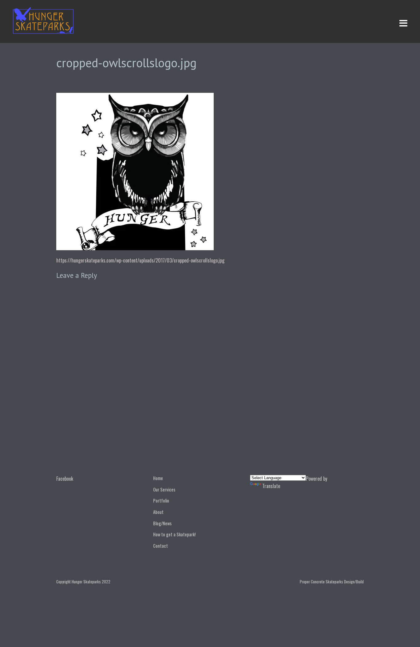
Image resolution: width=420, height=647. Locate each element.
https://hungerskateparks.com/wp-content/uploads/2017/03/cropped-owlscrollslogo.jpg (140, 260)
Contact (160, 545)
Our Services (164, 489)
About (158, 512)
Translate (271, 486)
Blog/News (162, 523)
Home (158, 478)
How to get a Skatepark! (174, 534)
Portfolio (161, 500)
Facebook (64, 478)
